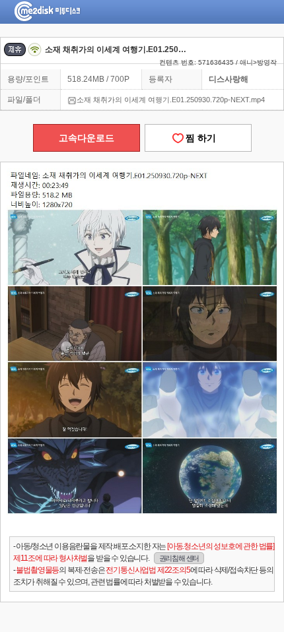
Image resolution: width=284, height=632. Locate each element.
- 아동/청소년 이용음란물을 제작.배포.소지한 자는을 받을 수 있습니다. (143, 552)
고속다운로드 (86, 138)
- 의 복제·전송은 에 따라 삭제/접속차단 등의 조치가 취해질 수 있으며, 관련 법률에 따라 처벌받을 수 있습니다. (143, 575)
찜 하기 (198, 138)
